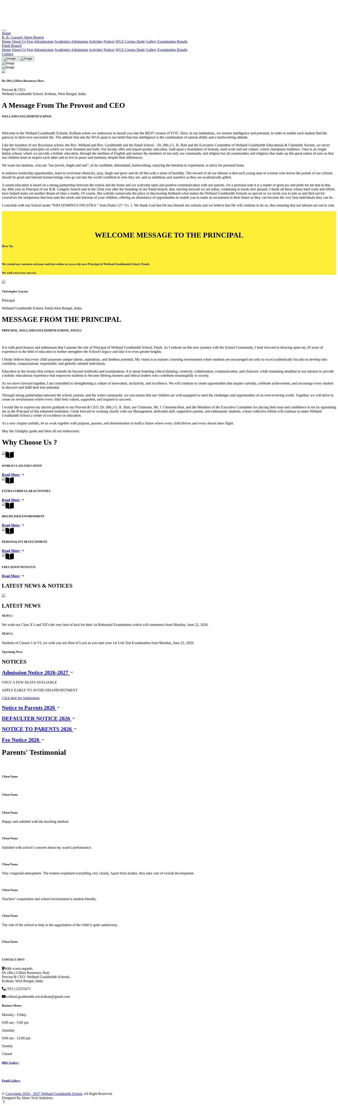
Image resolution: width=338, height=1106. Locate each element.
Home (6, 33)
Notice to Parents (28, 708)
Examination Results (172, 41)
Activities (96, 41)
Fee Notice (20, 740)
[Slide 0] (9, 58)
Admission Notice (35, 673)
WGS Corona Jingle (130, 41)
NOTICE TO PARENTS (37, 729)
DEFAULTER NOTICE (36, 718)
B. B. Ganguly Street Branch (23, 37)
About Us (18, 41)
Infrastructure (44, 41)
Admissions (79, 41)
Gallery (151, 41)
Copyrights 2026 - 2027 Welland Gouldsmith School (44, 1094)
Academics (62, 41)
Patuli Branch (12, 46)
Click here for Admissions (21, 698)
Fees (30, 41)
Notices (109, 41)
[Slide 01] (26, 58)
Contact (7, 54)
